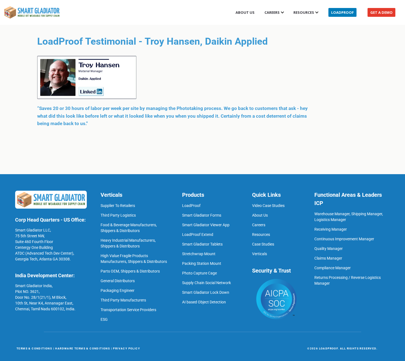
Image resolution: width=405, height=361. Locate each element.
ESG (104, 319)
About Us (245, 12)
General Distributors (118, 281)
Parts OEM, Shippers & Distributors (130, 271)
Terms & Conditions (34, 348)
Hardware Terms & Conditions (82, 348)
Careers (258, 225)
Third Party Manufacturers (123, 300)
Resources (303, 12)
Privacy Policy (126, 348)
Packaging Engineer (117, 290)
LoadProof (342, 12)
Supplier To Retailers (118, 205)
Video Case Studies (268, 205)
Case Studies (263, 244)
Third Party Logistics (118, 215)
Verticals (259, 254)
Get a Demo (381, 12)
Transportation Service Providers (128, 310)
